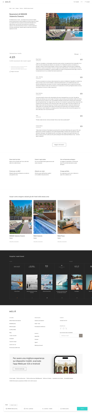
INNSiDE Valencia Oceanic (28, 8)
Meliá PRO (37, 336)
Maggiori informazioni (15, 71)
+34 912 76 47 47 (63, 320)
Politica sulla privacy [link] (20, 378)
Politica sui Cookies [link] (47, 378)
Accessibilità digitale (68, 378)
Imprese (36, 339)
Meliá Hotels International (15, 320)
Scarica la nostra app (19, 368)
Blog (10, 332)
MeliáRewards (12, 323)
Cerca (82, 408)
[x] (66, 328)
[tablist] (46, 405)
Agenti (36, 342)
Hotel (13, 8)
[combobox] (82, 2)
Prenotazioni (37, 317)
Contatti (62, 317)
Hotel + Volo (37, 323)
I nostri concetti (12, 335)
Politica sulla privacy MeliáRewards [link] (34, 378)
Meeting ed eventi (39, 345)
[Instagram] (63, 328)
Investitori (11, 338)
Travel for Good (12, 341)
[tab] (6, 404)
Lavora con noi (12, 344)
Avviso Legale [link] (12, 378)
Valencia (21, 8)
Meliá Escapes (12, 326)
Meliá (10, 8)
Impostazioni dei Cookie (57, 378)
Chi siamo (11, 317)
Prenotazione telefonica (40, 326)
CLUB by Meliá (12, 329)
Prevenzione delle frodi (14, 347)
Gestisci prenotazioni (39, 320)
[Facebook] (61, 328)
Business (36, 333)
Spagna (17, 8)
